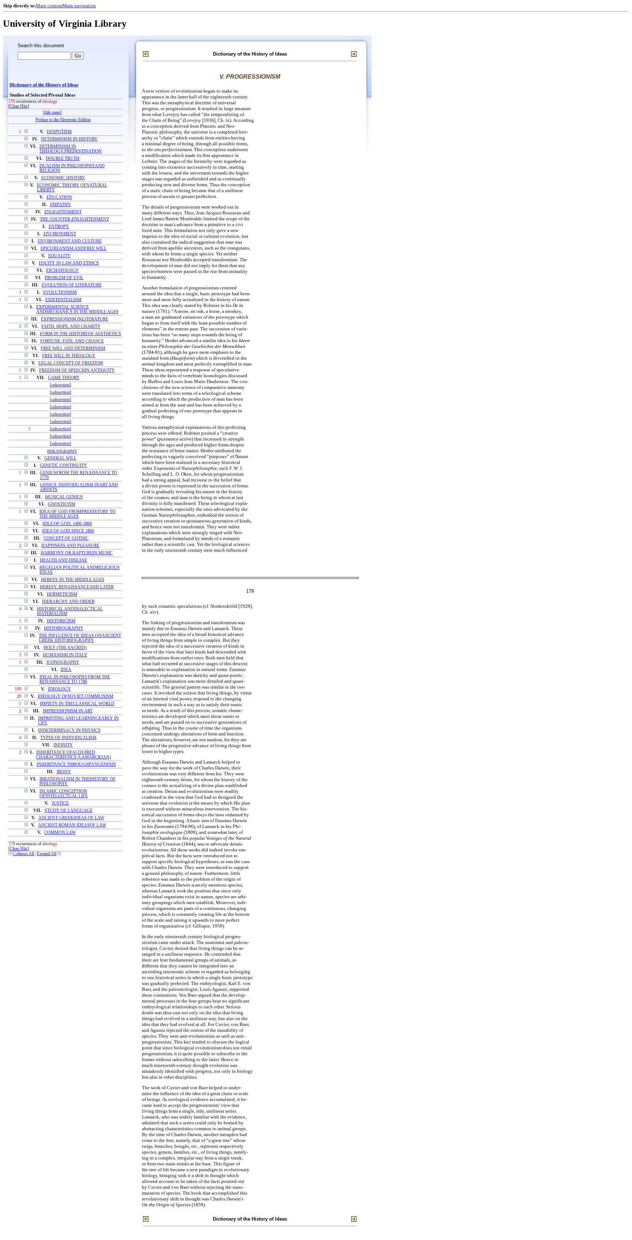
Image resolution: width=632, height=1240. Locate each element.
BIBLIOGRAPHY (62, 451)
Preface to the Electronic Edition (63, 119)
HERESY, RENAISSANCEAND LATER (77, 587)
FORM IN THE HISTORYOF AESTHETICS (80, 333)
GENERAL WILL (60, 458)
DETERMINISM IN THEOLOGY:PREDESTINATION (71, 149)
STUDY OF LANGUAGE (69, 810)
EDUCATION (59, 197)
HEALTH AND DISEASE (63, 560)
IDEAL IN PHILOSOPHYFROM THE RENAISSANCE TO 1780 (75, 679)
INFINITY (63, 745)
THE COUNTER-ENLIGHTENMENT (74, 219)
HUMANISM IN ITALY (65, 655)
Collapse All (23, 853)
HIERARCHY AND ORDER (68, 601)
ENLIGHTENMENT (63, 212)
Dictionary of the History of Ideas (44, 84)
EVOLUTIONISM (60, 292)
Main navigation (79, 5)
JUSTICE (60, 803)
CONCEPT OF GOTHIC (66, 538)
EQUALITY (59, 256)
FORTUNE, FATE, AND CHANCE (72, 341)
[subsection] (60, 385)
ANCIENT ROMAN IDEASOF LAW (72, 825)
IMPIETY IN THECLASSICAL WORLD (77, 703)
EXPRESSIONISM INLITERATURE (74, 319)
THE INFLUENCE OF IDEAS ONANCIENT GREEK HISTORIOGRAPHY (80, 638)
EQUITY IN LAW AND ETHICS (69, 263)
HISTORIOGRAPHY (63, 628)
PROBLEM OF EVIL (64, 278)
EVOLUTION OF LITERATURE (72, 285)
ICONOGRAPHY (62, 662)
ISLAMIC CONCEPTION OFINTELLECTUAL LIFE (64, 793)
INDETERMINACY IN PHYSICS (69, 730)
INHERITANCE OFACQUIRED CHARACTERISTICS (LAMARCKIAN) (73, 755)
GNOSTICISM (61, 504)
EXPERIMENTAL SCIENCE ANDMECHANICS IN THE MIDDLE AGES (77, 309)
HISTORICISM (61, 621)
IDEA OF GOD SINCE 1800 (68, 531)
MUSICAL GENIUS (64, 497)
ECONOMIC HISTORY (63, 178)
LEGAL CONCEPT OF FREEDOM (70, 363)
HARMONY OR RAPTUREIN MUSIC (77, 553)
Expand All (46, 853)
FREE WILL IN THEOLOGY (68, 355)
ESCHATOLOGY (62, 270)
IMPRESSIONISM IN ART (68, 711)
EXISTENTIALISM (63, 299)
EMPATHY (60, 204)
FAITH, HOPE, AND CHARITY (71, 326)
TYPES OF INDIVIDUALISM (68, 737)
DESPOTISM (59, 132)
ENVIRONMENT (60, 234)
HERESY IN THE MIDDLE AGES (72, 579)
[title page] (52, 112)
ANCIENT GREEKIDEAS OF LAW (71, 818)
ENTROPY (59, 226)
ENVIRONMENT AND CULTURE (70, 241)
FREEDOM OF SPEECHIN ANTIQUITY (77, 370)
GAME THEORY (64, 377)
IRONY (64, 771)
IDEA (66, 669)
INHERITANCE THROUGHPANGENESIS (76, 764)
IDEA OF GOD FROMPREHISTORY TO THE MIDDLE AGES (78, 514)
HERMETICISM (62, 594)
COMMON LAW (60, 832)
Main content (49, 5)
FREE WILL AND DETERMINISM (73, 348)
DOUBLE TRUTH (62, 158)
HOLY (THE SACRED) (65, 647)
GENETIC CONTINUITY (63, 465)
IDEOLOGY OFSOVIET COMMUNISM (75, 696)
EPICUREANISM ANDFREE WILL (73, 248)
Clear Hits (18, 106)
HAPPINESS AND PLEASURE (70, 545)
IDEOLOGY (59, 689)
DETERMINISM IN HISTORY (69, 139)
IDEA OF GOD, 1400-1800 (67, 523)
